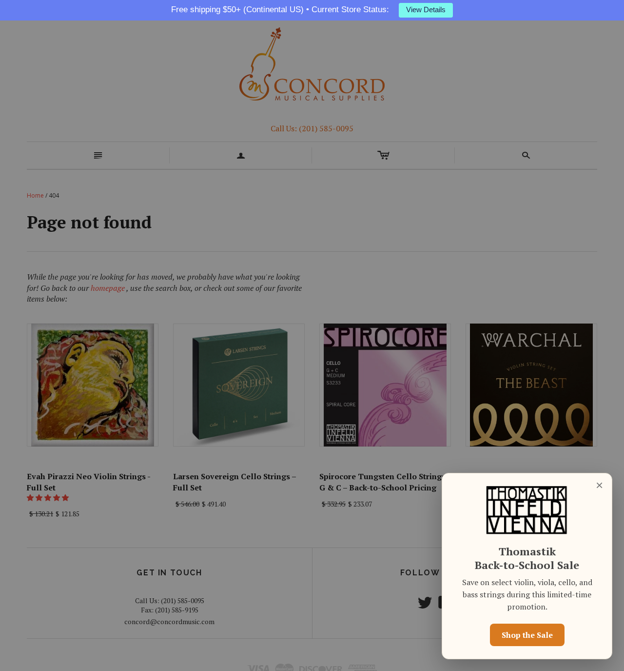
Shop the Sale (527, 635)
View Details (426, 10)
